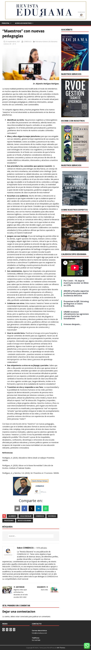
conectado (24, 616)
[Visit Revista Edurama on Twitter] (10, 630)
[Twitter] (31, 508)
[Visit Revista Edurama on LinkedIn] (7, 630)
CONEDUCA (27, 41)
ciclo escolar (25, 516)
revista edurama (24, 521)
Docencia (52, 516)
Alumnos (12, 516)
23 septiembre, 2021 (13, 41)
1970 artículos (41, 548)
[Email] (17, 508)
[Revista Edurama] (45, 19)
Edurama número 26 (42, 41)
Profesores (9, 521)
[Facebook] (24, 508)
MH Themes (61, 648)
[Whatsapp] (46, 508)
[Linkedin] (38, 508)
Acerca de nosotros (23, 23)
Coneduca (40, 516)
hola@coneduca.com (39, 633)
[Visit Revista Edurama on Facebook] (14, 630)
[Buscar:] (30, 536)
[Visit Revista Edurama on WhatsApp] (3, 630)
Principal (5, 23)
